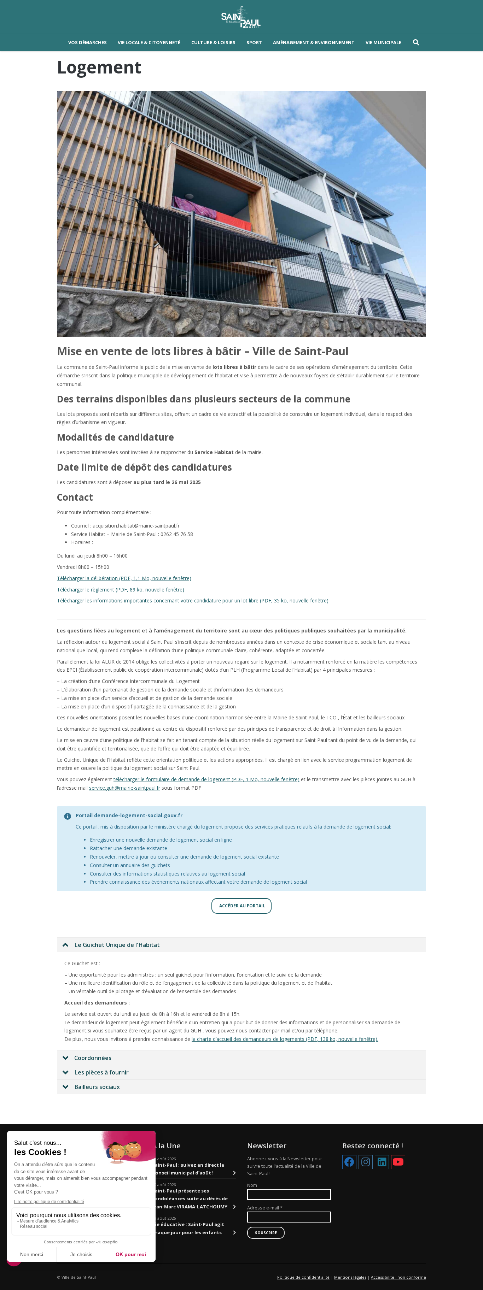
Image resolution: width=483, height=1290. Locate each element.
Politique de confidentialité (303, 1277)
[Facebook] (349, 1162)
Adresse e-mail (265, 1208)
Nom (252, 1185)
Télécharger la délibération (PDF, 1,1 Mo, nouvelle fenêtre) (124, 578)
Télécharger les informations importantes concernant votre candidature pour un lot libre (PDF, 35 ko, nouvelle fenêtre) (192, 600)
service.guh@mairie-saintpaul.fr (124, 787)
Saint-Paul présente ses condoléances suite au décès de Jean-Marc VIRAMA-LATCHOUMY (190, 1199)
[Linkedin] (382, 1162)
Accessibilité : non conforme (398, 1277)
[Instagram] (365, 1162)
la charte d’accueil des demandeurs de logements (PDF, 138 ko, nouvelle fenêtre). (285, 1039)
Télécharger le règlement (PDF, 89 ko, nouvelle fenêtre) (120, 589)
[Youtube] (398, 1162)
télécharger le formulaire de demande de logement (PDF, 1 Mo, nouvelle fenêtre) (206, 779)
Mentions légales (350, 1277)
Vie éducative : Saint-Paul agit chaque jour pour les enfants (188, 1228)
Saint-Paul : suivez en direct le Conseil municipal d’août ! (188, 1169)
